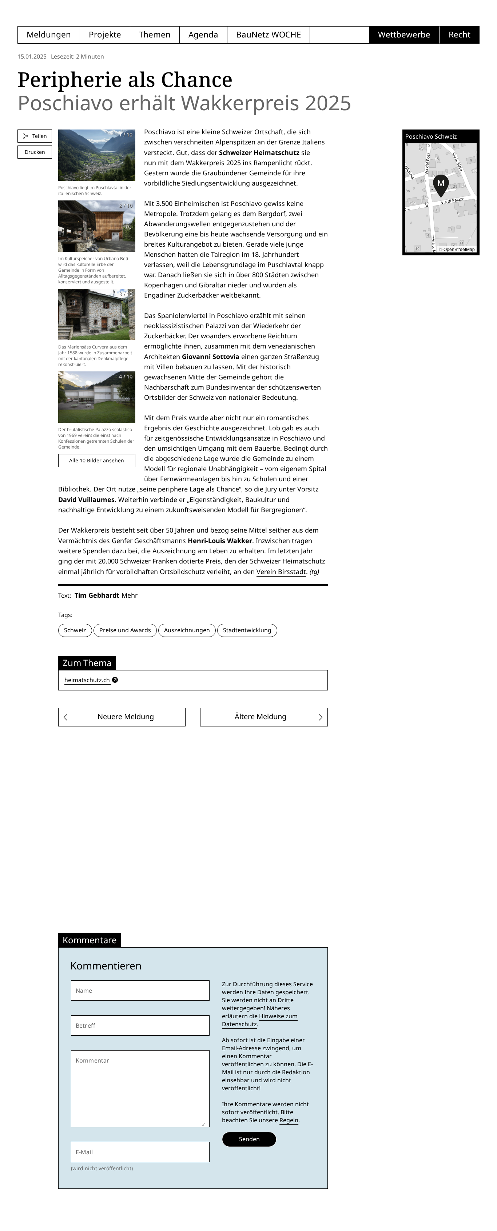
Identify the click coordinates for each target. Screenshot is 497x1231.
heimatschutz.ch (87, 680)
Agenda (203, 34)
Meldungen (49, 34)
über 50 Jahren (172, 530)
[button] (441, 186)
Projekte (105, 34)
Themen (155, 34)
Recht (459, 34)
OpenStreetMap (459, 249)
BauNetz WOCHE (268, 34)
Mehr (130, 595)
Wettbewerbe (404, 34)
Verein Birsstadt (281, 571)
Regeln (288, 1120)
